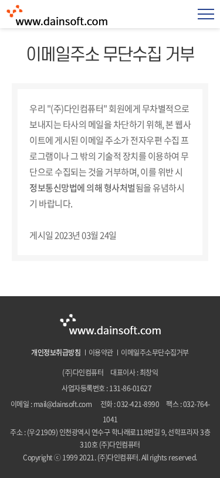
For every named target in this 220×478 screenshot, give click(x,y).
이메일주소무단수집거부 (155, 352)
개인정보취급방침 (55, 352)
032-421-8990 (138, 404)
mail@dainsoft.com (62, 404)
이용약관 (101, 352)
